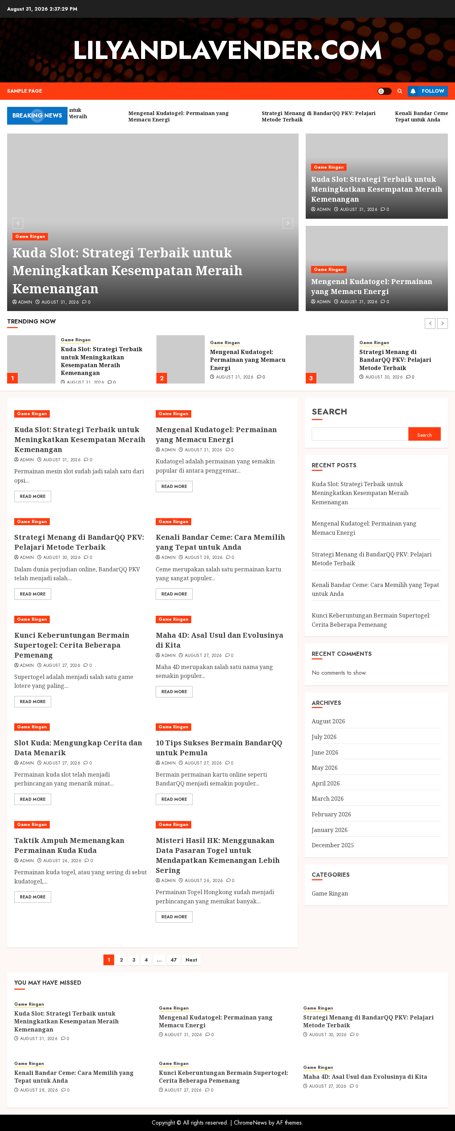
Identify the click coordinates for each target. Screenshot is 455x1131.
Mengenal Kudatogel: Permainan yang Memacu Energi (371, 286)
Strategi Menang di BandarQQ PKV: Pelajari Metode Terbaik (246, 360)
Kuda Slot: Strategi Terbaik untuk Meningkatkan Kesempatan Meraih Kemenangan (127, 270)
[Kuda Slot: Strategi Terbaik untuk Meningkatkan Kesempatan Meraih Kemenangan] (81, 413)
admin (25, 302)
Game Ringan (30, 236)
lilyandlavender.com (227, 50)
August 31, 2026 (60, 302)
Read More (33, 496)
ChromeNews (250, 1123)
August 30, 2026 (234, 377)
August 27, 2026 (61, 666)
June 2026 (325, 752)
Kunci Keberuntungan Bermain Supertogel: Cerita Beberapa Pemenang (71, 645)
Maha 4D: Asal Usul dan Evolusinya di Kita (365, 1077)
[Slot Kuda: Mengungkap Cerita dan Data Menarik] (81, 727)
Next (191, 959)
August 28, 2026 (384, 377)
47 (174, 959)
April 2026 (326, 783)
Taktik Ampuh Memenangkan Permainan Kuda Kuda (69, 845)
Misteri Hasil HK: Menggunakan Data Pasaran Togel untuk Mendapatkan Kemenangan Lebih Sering (218, 855)
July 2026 (324, 737)
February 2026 (331, 814)
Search (329, 411)
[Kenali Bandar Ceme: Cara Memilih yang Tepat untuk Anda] (330, 359)
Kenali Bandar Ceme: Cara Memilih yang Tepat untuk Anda (398, 360)
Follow (433, 90)
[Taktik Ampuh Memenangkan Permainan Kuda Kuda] (81, 824)
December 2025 (333, 845)
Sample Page (24, 90)
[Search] (399, 91)
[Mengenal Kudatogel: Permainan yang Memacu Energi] (31, 359)
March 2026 (328, 799)
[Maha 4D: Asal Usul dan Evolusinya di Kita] (223, 619)
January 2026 (330, 830)
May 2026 (325, 768)
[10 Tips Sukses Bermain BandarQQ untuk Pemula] (223, 727)
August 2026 (328, 721)
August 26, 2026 (62, 861)
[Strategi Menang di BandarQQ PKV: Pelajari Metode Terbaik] (180, 359)
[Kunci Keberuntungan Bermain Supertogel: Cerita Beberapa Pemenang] (81, 619)
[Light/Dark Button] (385, 91)
